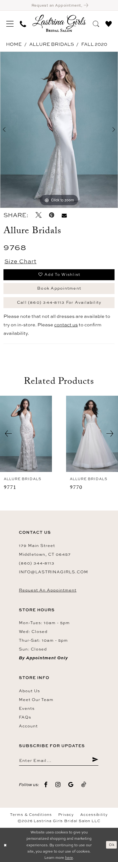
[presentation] (26, 434)
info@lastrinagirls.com (53, 572)
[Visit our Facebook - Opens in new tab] (46, 784)
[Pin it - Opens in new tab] (51, 215)
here (69, 857)
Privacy (66, 814)
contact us (66, 324)
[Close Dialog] (5, 845)
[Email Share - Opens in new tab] (64, 215)
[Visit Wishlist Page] (108, 23)
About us (29, 690)
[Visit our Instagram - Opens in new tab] (58, 784)
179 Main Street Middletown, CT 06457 (45, 550)
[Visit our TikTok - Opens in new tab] (84, 784)
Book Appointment (59, 288)
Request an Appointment (47, 590)
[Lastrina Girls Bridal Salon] (59, 23)
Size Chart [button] (20, 261)
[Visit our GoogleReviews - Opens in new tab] (71, 784)
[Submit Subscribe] (95, 760)
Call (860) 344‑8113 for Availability (59, 302)
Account (28, 726)
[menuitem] (10, 23)
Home (14, 44)
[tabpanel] (59, 130)
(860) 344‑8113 (36, 563)
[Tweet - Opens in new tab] (38, 215)
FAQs (25, 717)
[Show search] (96, 23)
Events (27, 708)
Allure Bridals (51, 44)
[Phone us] (23, 23)
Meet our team (36, 699)
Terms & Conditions (31, 814)
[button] (10, 23)
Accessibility (94, 814)
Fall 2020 (94, 44)
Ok (112, 844)
